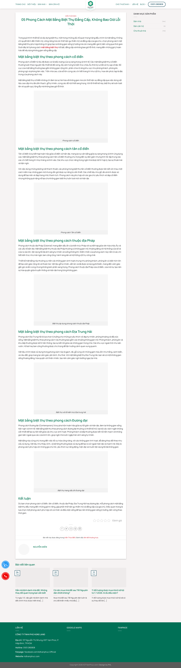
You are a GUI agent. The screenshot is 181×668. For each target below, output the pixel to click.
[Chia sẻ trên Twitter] (66, 529)
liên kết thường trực (91, 537)
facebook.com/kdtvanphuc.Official (40, 652)
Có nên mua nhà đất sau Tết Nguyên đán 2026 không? (71, 591)
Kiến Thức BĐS (70, 16)
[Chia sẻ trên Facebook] (62, 529)
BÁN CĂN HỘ (54, 4)
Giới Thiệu (31, 4)
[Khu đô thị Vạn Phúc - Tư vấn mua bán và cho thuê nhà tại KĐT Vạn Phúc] (90, 6)
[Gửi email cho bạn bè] (71, 529)
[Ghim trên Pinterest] (75, 529)
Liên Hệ (135, 4)
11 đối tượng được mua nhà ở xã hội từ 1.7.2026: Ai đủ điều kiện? (108, 591)
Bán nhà (41, 4)
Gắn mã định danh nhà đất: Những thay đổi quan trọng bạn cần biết (31, 591)
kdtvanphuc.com (32, 656)
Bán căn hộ (139, 26)
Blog (142, 4)
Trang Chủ (20, 4)
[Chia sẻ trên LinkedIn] (80, 529)
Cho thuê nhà (122, 4)
